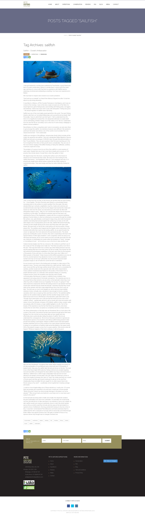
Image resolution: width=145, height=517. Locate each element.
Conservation (77, 4)
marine (66, 420)
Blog (101, 4)
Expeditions (66, 4)
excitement (35, 420)
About (57, 4)
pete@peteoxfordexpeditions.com (34, 477)
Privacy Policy (79, 472)
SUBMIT (107, 440)
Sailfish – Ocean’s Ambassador (34, 51)
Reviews (88, 4)
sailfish (31, 423)
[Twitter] (27, 57)
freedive (56, 420)
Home (50, 4)
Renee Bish (44, 54)
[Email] (29, 57)
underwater (37, 423)
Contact (116, 4)
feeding (46, 420)
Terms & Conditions (80, 470)
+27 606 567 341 (35, 472)
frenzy (61, 420)
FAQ (95, 4)
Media (108, 4)
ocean (25, 423)
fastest (41, 420)
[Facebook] (25, 57)
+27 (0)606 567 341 (37, 474)
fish (51, 420)
